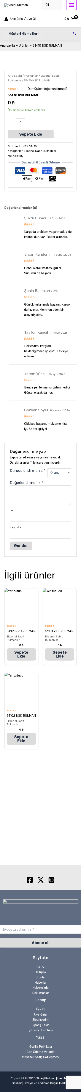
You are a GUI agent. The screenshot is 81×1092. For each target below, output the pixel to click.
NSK (20, 155)
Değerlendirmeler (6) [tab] (20, 208)
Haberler (40, 982)
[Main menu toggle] (72, 5)
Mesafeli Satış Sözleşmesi (40, 1057)
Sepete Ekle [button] (21, 654)
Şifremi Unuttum (41, 1030)
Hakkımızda (40, 988)
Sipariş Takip (40, 1025)
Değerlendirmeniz (26, 482)
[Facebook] (30, 880)
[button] (23, 34)
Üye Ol (40, 1009)
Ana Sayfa (15, 75)
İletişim (40, 972)
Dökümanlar (40, 993)
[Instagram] (51, 880)
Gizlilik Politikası (40, 1047)
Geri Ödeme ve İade (40, 1052)
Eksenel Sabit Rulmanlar (40, 150)
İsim (13, 510)
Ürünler (41, 977)
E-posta (15, 527)
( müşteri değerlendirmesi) (47, 89)
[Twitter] (40, 880)
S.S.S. (40, 967)
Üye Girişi (40, 1014)
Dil (47, 5)
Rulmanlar (31, 75)
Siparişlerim (40, 1020)
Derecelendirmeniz (27, 470)
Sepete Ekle (30, 134)
